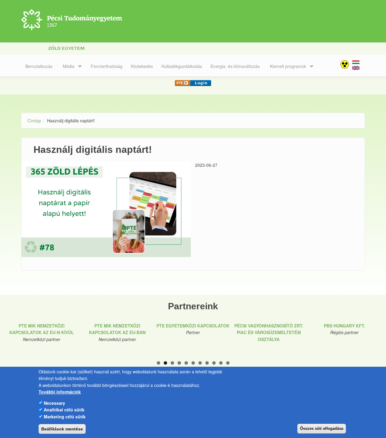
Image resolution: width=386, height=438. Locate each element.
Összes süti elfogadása (321, 428)
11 (227, 363)
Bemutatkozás (38, 66)
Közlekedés (142, 66)
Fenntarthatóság (106, 66)
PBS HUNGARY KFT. (344, 326)
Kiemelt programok (288, 66)
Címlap (34, 121)
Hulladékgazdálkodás (181, 66)
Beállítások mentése (62, 429)
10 (221, 363)
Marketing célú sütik (65, 416)
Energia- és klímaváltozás (235, 66)
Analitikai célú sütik (64, 410)
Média (68, 66)
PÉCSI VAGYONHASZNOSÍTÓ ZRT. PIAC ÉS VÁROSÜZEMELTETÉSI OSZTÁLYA (268, 332)
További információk (60, 392)
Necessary (54, 403)
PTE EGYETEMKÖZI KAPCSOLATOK (193, 326)
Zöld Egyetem (66, 48)
